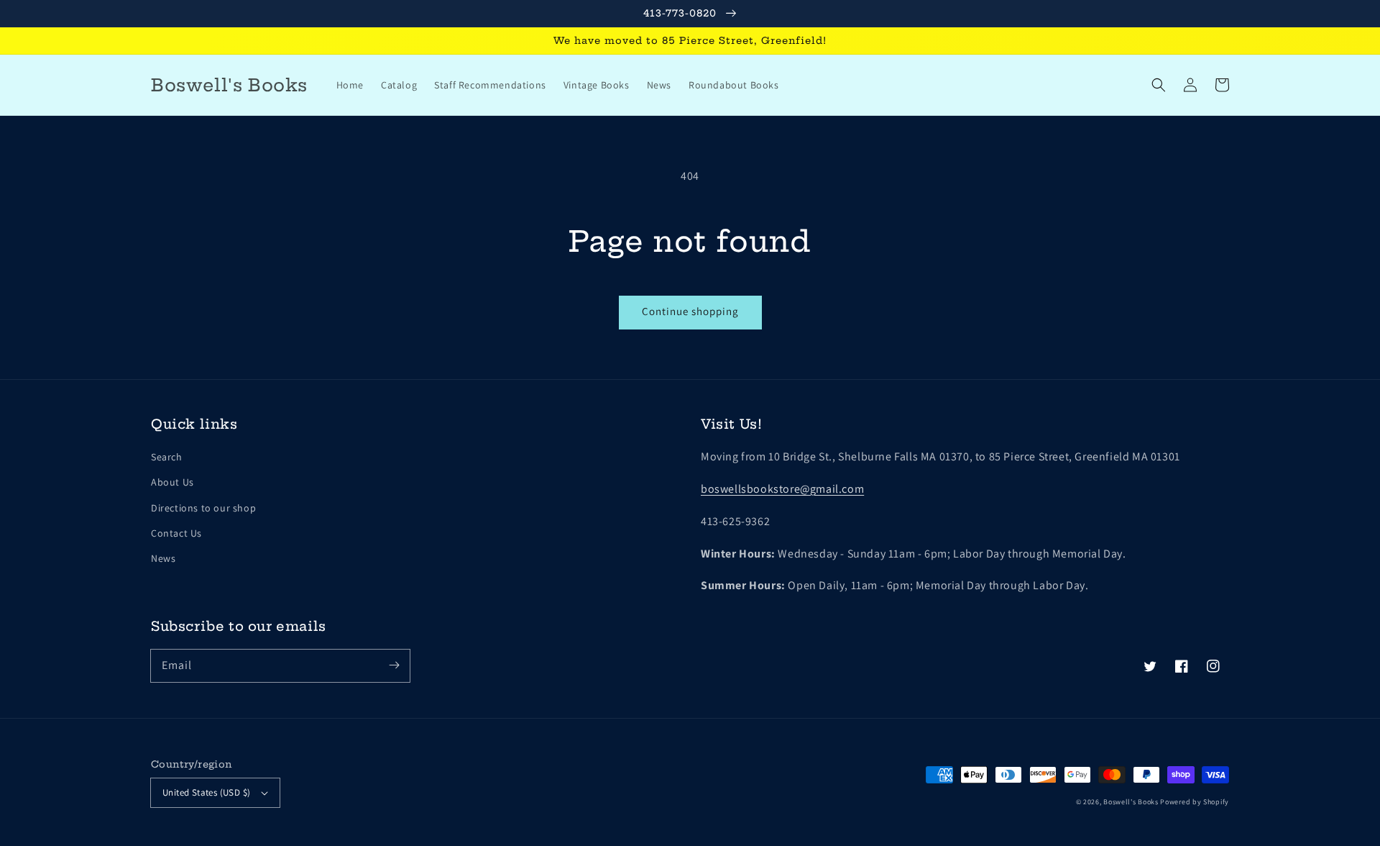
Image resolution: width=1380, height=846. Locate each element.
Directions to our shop (203, 507)
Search (167, 456)
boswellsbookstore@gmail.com (782, 488)
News (163, 558)
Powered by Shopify (1194, 801)
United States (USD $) (206, 792)
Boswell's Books (1131, 801)
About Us (172, 482)
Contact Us (176, 533)
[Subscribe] (394, 665)
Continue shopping (690, 311)
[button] (1158, 85)
